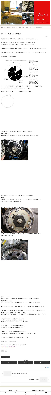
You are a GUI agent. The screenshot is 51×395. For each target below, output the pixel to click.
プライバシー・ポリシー (13, 390)
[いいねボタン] (2, 351)
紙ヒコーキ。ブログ (6, 357)
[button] (47, 255)
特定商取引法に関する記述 (38, 390)
